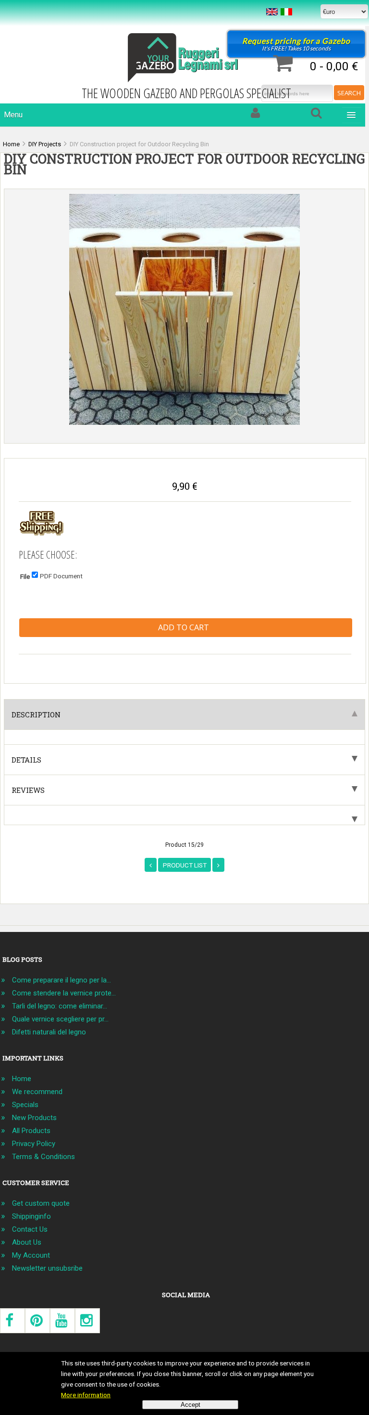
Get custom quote (41, 1203)
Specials (25, 1104)
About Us (26, 1242)
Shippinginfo (31, 1216)
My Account (31, 1255)
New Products (34, 1117)
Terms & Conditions (43, 1156)
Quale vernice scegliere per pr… (60, 1019)
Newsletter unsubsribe (47, 1268)
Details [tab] (26, 760)
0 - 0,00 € (334, 66)
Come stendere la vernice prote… (64, 993)
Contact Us (30, 1229)
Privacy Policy (33, 1143)
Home (21, 1078)
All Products (31, 1130)
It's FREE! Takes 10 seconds (296, 44)
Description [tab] (36, 714)
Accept (190, 1404)
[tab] (184, 815)
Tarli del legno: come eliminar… (59, 1006)
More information (86, 1395)
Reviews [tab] (28, 790)
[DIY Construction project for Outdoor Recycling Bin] (184, 422)
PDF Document (61, 575)
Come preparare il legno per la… (61, 980)
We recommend (37, 1091)
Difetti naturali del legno (49, 1032)
